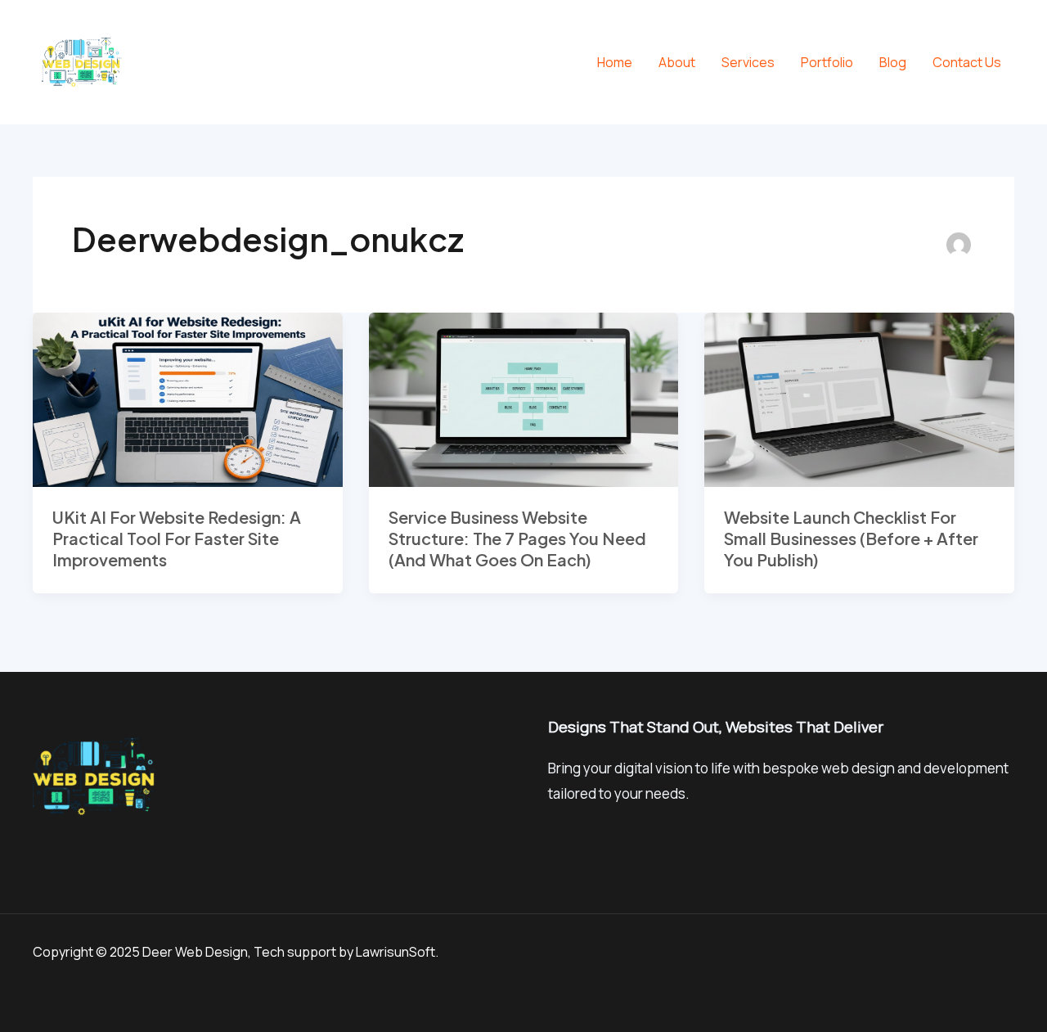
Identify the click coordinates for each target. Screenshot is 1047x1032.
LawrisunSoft (395, 952)
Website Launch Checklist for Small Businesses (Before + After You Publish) (851, 538)
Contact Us (966, 62)
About (676, 62)
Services (748, 62)
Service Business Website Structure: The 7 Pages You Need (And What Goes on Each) (517, 538)
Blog (892, 62)
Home (614, 62)
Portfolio (827, 62)
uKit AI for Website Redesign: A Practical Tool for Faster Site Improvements (176, 538)
